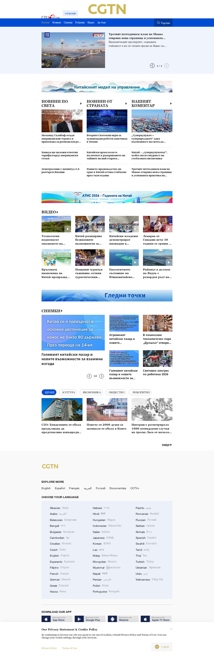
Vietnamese (149, 579)
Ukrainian (148, 567)
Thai (141, 555)
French (59, 574)
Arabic (58, 514)
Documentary (118, 488)
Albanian (59, 508)
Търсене (165, 23)
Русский (100, 488)
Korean (102, 543)
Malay (105, 555)
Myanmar (106, 567)
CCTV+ (134, 488)
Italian (101, 532)
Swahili (146, 543)
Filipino (59, 567)
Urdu (142, 574)
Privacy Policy (49, 648)
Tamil (142, 550)
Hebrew (101, 508)
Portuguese (106, 591)
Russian (146, 520)
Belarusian (63, 520)
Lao (98, 550)
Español (60, 488)
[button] (152, 65)
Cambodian (59, 538)
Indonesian (107, 526)
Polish (101, 586)
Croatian (60, 543)
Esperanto (62, 562)
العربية (88, 488)
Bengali (57, 526)
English (46, 488)
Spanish (146, 538)
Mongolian (104, 562)
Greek (59, 586)
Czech (58, 550)
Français (74, 488)
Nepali (100, 574)
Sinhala (144, 532)
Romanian (147, 514)
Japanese (103, 538)
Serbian (145, 526)
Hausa (58, 591)
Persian (102, 579)
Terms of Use (69, 648)
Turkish (145, 562)
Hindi (99, 514)
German (60, 579)
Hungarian (104, 520)
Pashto (143, 508)
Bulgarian (62, 532)
